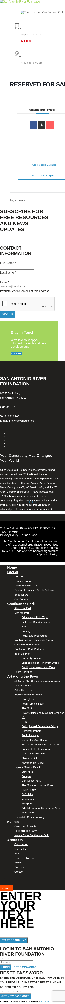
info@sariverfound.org (21, 420)
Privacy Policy (9, 535)
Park (22, 200)
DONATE (6, 888)
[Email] (50, 125)
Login (5, 967)
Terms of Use (28, 535)
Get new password (15, 996)
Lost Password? (24, 967)
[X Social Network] (42, 125)
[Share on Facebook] (33, 125)
